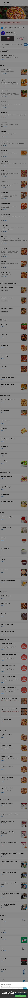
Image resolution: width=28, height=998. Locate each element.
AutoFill (20, 989)
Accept (21, 996)
